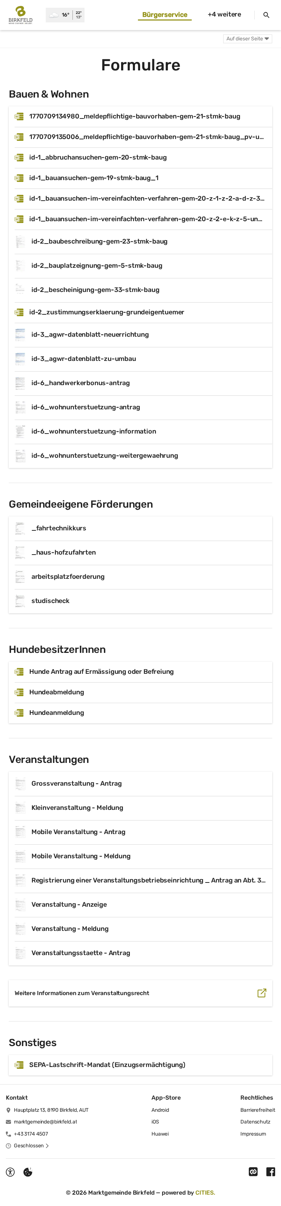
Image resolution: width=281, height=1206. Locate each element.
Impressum (253, 1134)
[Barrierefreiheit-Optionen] (10, 1172)
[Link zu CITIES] (253, 1171)
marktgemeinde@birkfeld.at (45, 1122)
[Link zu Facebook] (270, 1171)
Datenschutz (255, 1122)
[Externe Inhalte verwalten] (27, 1172)
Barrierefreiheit (257, 1110)
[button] (31, 1146)
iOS (155, 1122)
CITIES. (205, 1192)
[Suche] (266, 15)
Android (160, 1110)
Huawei (160, 1134)
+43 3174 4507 (31, 1134)
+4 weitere (224, 14)
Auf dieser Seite (244, 39)
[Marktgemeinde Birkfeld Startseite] (23, 15)
